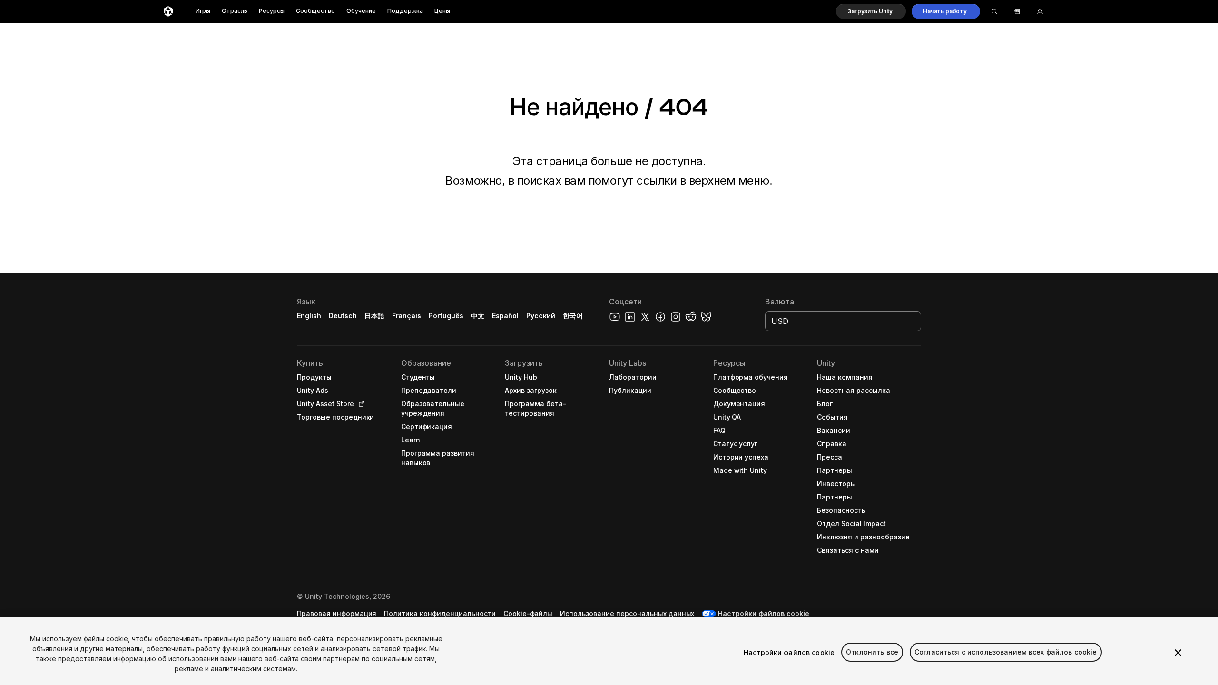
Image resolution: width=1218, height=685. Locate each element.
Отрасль (234, 11)
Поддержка (405, 11)
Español (505, 316)
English (309, 316)
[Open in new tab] (359, 404)
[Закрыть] (1178, 652)
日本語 (374, 316)
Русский (540, 316)
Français (407, 316)
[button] (871, 11)
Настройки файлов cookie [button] (763, 613)
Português (446, 316)
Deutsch (343, 316)
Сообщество (315, 11)
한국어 (573, 316)
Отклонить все (872, 652)
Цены (442, 11)
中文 (477, 316)
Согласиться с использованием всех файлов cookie (1005, 652)
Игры (203, 11)
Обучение (361, 11)
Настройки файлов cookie (789, 652)
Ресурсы (272, 11)
